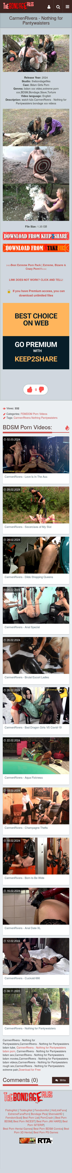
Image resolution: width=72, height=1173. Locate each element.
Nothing (35, 417)
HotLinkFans (58, 1110)
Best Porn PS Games (45, 1132)
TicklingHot (25, 1110)
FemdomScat (13, 1117)
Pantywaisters (49, 417)
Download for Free (30, 1069)
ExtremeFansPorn (18, 1114)
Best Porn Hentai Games (17, 1128)
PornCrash (47, 1117)
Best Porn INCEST (24, 1121)
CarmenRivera (22, 417)
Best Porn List (31, 1117)
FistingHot (11, 1110)
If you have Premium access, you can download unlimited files (39, 293)
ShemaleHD (55, 1114)
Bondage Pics (39, 1114)
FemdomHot (42, 1110)
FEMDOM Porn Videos (34, 414)
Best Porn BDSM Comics (47, 1128)
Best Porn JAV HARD (48, 1121)
